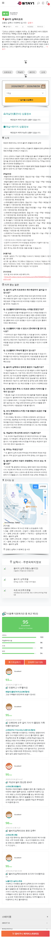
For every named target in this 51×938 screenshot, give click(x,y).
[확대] (45, 491)
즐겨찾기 (8, 27)
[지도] (35, 486)
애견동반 (30, 27)
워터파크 (40, 27)
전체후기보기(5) (35, 662)
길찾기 (30, 23)
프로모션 (7, 72)
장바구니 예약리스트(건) (26, 933)
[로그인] (43, 3)
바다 (16, 27)
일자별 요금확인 (26, 100)
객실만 (20, 72)
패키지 (32, 72)
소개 (43, 72)
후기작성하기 (14, 662)
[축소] (45, 512)
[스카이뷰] (42, 486)
